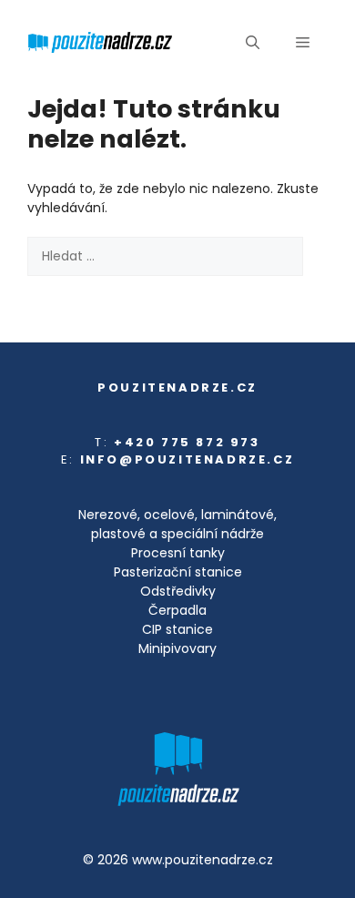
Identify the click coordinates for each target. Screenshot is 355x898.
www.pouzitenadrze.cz (202, 860)
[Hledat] (52, 295)
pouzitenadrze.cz (177, 387)
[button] (253, 43)
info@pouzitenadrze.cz (187, 459)
